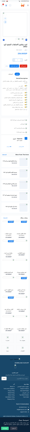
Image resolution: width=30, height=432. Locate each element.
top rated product (24, 395)
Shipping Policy (11, 399)
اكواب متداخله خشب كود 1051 (8, 309)
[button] (15, 366)
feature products (24, 388)
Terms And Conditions (9, 388)
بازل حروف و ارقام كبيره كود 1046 (21, 309)
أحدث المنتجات (25, 393)
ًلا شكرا (14, 428)
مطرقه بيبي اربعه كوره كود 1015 (8, 253)
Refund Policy (11, 393)
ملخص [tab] (17, 74)
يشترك (4, 378)
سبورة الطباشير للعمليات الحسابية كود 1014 (21, 253)
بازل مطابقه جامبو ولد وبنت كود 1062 (22, 329)
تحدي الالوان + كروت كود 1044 (8, 290)
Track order (26, 397)
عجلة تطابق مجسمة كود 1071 (21, 234)
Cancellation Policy (10, 397)
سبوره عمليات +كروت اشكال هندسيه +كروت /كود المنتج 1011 (8, 234)
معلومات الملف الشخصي (23, 386)
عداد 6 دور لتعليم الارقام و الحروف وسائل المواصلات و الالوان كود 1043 (21, 290)
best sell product (24, 390)
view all (4, 154)
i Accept (5, 428)
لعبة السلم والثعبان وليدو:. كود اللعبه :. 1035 (8, 272)
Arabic (4, 1)
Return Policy (11, 395)
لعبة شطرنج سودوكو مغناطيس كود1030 (21, 272)
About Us (12, 386)
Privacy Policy (11, 390)
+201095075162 (24, 1)
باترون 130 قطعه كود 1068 (8, 329)
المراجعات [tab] (10, 74)
